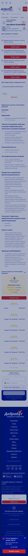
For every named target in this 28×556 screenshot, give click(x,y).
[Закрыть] (25, 538)
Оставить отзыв (14, 551)
